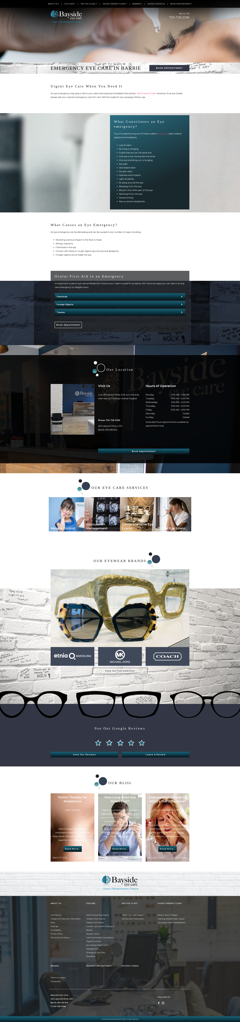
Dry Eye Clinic (88, 4)
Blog (53, 922)
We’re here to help (146, 93)
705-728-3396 (179, 17)
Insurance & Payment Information (65, 919)
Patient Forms (130, 966)
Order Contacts (156, 4)
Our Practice (56, 915)
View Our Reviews (84, 754)
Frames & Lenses (58, 977)
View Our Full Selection (120, 671)
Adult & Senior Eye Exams (97, 915)
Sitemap (54, 926)
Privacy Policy (57, 934)
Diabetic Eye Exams (95, 922)
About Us (53, 4)
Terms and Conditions (60, 937)
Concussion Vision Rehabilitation (172, 922)
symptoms (162, 134)
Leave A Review (156, 754)
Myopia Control (93, 934)
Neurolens (90, 956)
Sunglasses (55, 981)
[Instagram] (163, 1003)
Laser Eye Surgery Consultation (100, 937)
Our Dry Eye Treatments (132, 919)
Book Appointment (180, 4)
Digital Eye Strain (93, 941)
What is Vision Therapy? (168, 915)
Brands (136, 4)
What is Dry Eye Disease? (133, 915)
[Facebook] (159, 1003)
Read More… (72, 849)
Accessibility (56, 930)
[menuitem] (53, 4)
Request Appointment (99, 966)
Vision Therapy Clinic (114, 4)
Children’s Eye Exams (95, 919)
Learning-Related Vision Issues (171, 919)
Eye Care (69, 4)
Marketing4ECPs (116, 1019)
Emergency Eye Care (95, 952)
